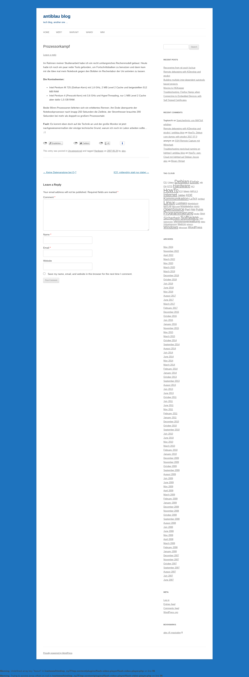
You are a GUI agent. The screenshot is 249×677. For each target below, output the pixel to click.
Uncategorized (75, 151)
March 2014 (169, 365)
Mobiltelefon (186, 206)
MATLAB (167, 206)
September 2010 (171, 429)
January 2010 (170, 454)
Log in (166, 600)
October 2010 (170, 425)
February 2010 (170, 450)
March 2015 (169, 336)
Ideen (186, 191)
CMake (171, 182)
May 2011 (168, 409)
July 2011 (168, 401)
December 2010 (171, 421)
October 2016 (170, 316)
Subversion (168, 222)
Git (165, 186)
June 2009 (168, 482)
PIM (193, 209)
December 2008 (171, 507)
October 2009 (170, 466)
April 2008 (168, 539)
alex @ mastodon (172, 632)
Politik (199, 209)
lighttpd (201, 199)
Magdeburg (193, 203)
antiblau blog (56, 16)
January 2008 (170, 551)
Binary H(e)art (178, 161)
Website (47, 260)
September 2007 (171, 567)
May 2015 (168, 332)
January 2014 (170, 373)
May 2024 (168, 247)
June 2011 (168, 405)
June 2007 (168, 580)
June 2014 (168, 356)
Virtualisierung (170, 224)
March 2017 (169, 304)
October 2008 (170, 515)
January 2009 (170, 502)
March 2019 (169, 271)
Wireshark (183, 228)
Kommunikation (176, 198)
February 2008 (170, 547)
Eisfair (194, 182)
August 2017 (169, 296)
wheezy (190, 224)
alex (124, 151)
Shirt (202, 213)
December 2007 (171, 555)
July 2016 (168, 320)
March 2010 (169, 446)
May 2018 (168, 291)
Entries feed (169, 604)
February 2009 (170, 498)
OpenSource (173, 209)
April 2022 (168, 255)
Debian (181, 181)
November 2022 (171, 251)
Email (47, 247)
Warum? (74, 32)
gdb (201, 182)
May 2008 (168, 535)
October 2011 (170, 397)
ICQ (181, 191)
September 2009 (171, 470)
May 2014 (168, 360)
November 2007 (171, 559)
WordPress (195, 227)
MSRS (196, 206)
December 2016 (171, 312)
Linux (169, 202)
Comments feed (171, 608)
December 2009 (171, 458)
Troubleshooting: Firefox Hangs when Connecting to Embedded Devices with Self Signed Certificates (182, 96)
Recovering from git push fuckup (179, 67)
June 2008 (168, 531)
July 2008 (168, 527)
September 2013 (171, 381)
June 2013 (168, 393)
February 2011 (170, 413)
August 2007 (169, 571)
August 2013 (169, 385)
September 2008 (171, 519)
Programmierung (178, 213)
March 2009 (169, 494)
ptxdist (196, 214)
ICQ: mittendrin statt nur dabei (131, 172)
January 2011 (170, 417)
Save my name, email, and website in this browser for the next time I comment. (90, 274)
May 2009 (168, 486)
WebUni (182, 224)
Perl (187, 209)
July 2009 (168, 478)
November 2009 (171, 462)
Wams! (89, 32)
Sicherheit (171, 218)
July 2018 (168, 283)
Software (189, 217)
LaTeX (193, 198)
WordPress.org (170, 612)
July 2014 (168, 352)
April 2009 (168, 490)
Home (46, 32)
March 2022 (169, 259)
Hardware (98, 151)
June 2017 (168, 300)
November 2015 (171, 328)
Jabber (181, 195)
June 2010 (168, 438)
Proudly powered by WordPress (57, 653)
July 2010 (168, 434)
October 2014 (170, 340)
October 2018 (170, 279)
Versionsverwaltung (186, 221)
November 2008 (171, 511)
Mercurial (176, 206)
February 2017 (170, 308)
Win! (102, 32)
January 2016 (170, 324)
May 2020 (168, 263)
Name (47, 234)
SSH (201, 218)
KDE (189, 195)
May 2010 (168, 442)
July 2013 (168, 389)
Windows (170, 227)
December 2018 (171, 275)
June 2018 (168, 287)
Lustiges (181, 203)
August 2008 (169, 523)
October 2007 (170, 563)
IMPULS (194, 191)
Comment (49, 197)
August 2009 (169, 474)
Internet (170, 194)
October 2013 (170, 377)
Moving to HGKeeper (173, 88)
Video (203, 222)
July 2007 (168, 576)
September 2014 (171, 344)
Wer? (59, 32)
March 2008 (169, 543)
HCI (192, 186)
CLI (165, 182)
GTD (169, 186)
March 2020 (169, 267)
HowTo (171, 190)
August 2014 (169, 348)
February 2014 (170, 369)
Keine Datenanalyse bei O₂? (59, 172)
